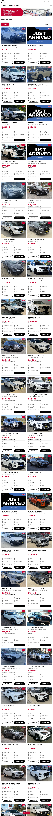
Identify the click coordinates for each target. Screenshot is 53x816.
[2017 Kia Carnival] (13, 74)
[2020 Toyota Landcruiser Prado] (39, 385)
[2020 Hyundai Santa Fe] (39, 423)
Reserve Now (19, 62)
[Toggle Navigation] (51, 5)
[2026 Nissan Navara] (39, 618)
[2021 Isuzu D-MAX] (13, 695)
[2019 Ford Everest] (13, 579)
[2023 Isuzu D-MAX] (39, 501)
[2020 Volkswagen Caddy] (13, 540)
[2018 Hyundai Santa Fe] (39, 579)
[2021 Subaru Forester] (13, 423)
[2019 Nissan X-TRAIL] (13, 346)
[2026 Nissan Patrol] (13, 152)
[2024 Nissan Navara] (13, 35)
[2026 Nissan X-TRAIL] (13, 113)
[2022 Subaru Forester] (39, 229)
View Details (7, 62)
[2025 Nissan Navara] (13, 501)
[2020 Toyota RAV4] (39, 695)
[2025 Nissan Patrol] (39, 773)
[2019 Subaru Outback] (39, 346)
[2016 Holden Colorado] (13, 734)
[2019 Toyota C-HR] (13, 618)
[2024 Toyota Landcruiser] (39, 540)
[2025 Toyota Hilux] (13, 385)
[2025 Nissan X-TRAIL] (39, 35)
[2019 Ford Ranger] (13, 229)
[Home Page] (3, 2)
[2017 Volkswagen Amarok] (13, 773)
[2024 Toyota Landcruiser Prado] (39, 268)
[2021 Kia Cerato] (13, 268)
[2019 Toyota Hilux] (13, 307)
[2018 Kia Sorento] (39, 190)
